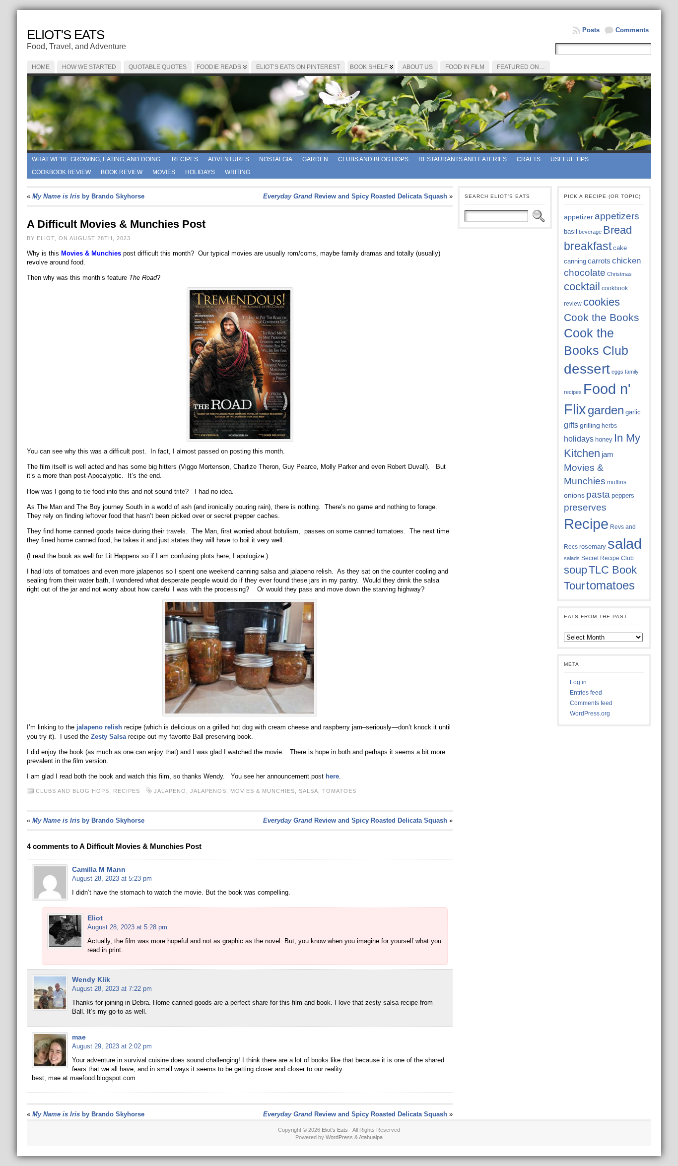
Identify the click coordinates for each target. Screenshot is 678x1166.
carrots (599, 261)
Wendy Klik (91, 979)
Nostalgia (275, 159)
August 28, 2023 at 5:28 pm (127, 927)
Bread (617, 230)
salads (572, 558)
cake (620, 248)
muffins (616, 482)
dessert (587, 369)
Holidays (200, 172)
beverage (590, 232)
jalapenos (208, 791)
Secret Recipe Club (607, 558)
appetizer (578, 217)
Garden (315, 159)
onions (574, 495)
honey (603, 439)
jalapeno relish (98, 727)
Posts (591, 30)
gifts (571, 424)
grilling (590, 425)
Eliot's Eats (65, 34)
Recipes (185, 159)
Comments (632, 30)
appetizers (617, 216)
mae (79, 1037)
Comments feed (591, 703)
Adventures (228, 159)
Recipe (586, 524)
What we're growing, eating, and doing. (97, 159)
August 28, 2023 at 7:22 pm (112, 988)
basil (570, 231)
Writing (237, 172)
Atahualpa (371, 1137)
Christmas (619, 274)
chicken (626, 260)
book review (121, 172)
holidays (579, 439)
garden (606, 410)
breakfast (587, 246)
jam (607, 454)
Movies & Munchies (262, 791)
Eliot (95, 918)
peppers (622, 495)
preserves (585, 507)
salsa (308, 791)
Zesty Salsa (108, 736)
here (332, 776)
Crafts (529, 159)
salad (625, 544)
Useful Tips (569, 159)
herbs (609, 425)
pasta (598, 494)
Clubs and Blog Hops (373, 159)
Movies (163, 172)
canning (575, 261)
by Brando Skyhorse (88, 196)
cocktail (582, 286)
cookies (601, 302)
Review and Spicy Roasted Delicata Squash (355, 196)
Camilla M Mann (99, 869)
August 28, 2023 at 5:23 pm (112, 878)
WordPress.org (590, 713)
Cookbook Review (61, 172)
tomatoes (339, 791)
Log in (578, 682)
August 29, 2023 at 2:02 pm (112, 1046)
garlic (633, 412)
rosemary (592, 546)
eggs (617, 372)
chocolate (585, 272)
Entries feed (586, 692)
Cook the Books (601, 317)
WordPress (339, 1137)
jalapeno (170, 791)
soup (575, 570)
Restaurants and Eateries (462, 159)
